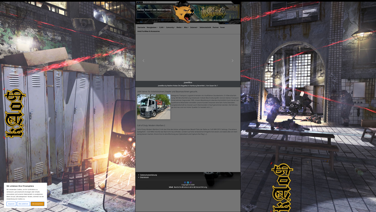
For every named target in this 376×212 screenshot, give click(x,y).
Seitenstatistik (205, 27)
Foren (222, 27)
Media (179, 27)
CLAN (161, 27)
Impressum (144, 177)
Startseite (141, 27)
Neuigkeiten (151, 27)
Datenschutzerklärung (148, 175)
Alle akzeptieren (37, 204)
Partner (216, 27)
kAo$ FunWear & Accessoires (148, 31)
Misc (186, 27)
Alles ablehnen (23, 204)
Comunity (170, 27)
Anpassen (11, 204)
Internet (193, 27)
